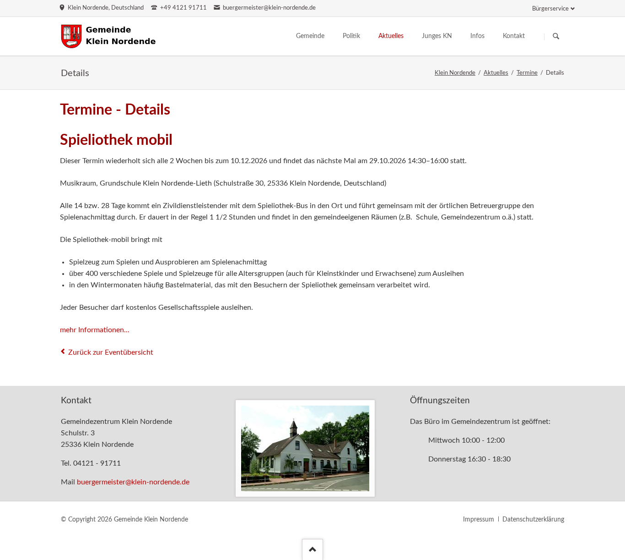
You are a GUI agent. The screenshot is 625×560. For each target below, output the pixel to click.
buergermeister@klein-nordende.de (133, 482)
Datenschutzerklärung (533, 519)
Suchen (556, 36)
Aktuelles (496, 73)
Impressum (478, 519)
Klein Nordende (455, 73)
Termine (527, 73)
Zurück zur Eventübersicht (110, 352)
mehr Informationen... (94, 330)
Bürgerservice (550, 9)
